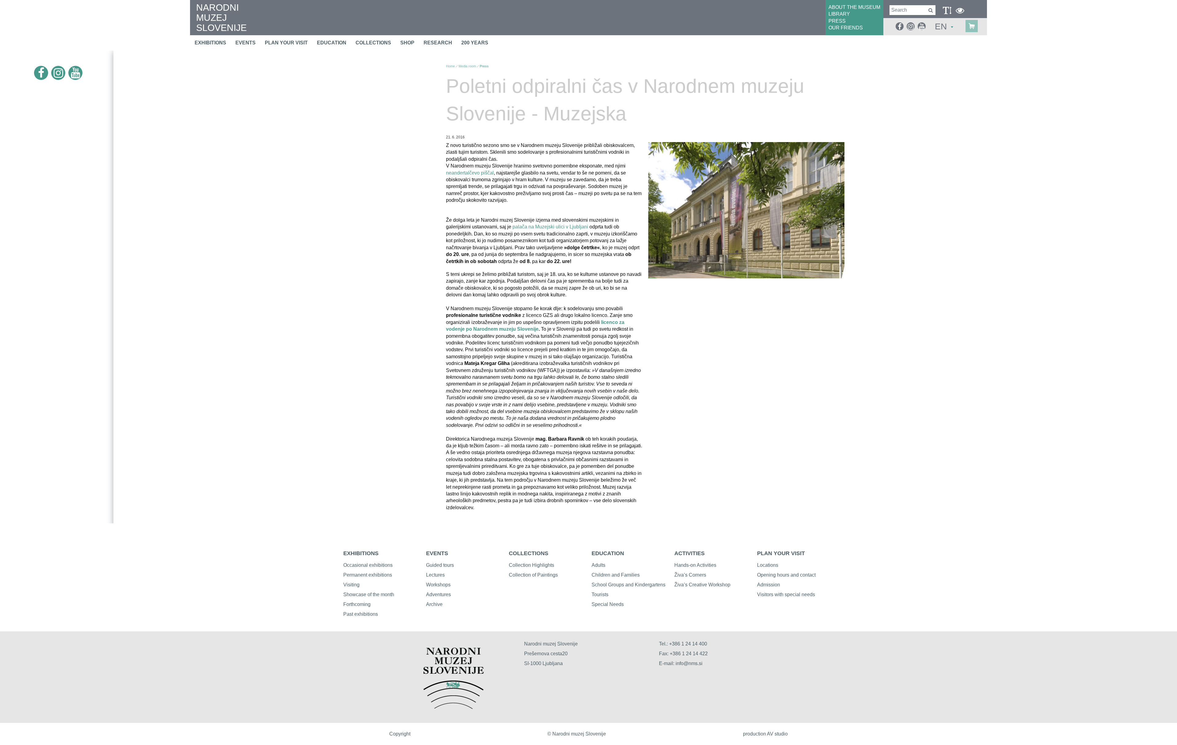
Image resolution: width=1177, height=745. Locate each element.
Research (438, 42)
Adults (598, 565)
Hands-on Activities (695, 565)
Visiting (351, 584)
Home (450, 66)
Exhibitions (210, 42)
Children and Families (616, 575)
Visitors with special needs (786, 594)
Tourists (600, 594)
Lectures (435, 575)
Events (245, 42)
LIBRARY (839, 14)
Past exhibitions (360, 614)
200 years (474, 42)
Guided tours (440, 565)
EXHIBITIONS (361, 553)
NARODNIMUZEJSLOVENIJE (221, 17)
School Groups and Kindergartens (628, 584)
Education (331, 42)
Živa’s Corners (690, 575)
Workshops (438, 584)
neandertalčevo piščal (470, 172)
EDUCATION (608, 553)
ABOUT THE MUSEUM (854, 7)
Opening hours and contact (786, 575)
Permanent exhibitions (367, 575)
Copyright (399, 733)
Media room (467, 66)
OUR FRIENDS (845, 27)
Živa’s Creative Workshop (702, 584)
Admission (768, 584)
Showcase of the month (368, 594)
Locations (767, 565)
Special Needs (608, 604)
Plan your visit (286, 42)
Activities (689, 553)
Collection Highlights (531, 565)
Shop (407, 42)
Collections (373, 42)
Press (484, 66)
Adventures (438, 594)
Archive (434, 604)
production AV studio (765, 733)
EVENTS (437, 553)
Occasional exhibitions (368, 565)
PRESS (837, 21)
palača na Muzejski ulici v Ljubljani (550, 226)
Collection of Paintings (533, 575)
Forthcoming (357, 604)
